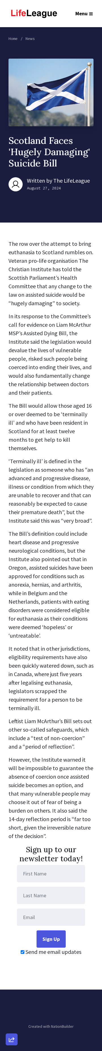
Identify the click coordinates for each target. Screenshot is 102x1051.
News (30, 38)
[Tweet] (12, 993)
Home (13, 38)
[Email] (12, 977)
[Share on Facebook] (12, 1010)
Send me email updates (52, 951)
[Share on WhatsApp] (12, 1026)
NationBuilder (62, 1026)
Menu (81, 13)
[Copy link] (12, 961)
